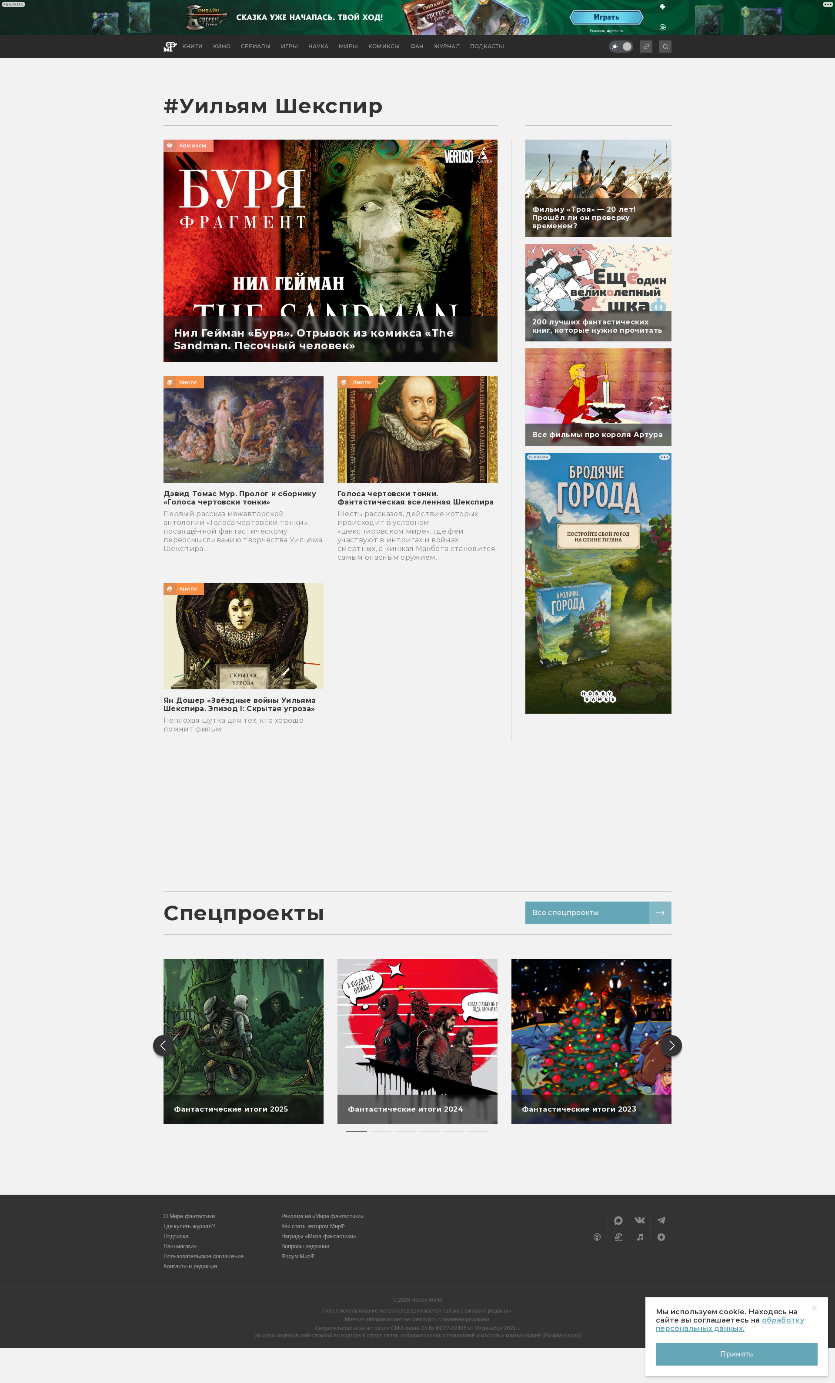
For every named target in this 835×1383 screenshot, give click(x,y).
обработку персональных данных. (730, 1324)
